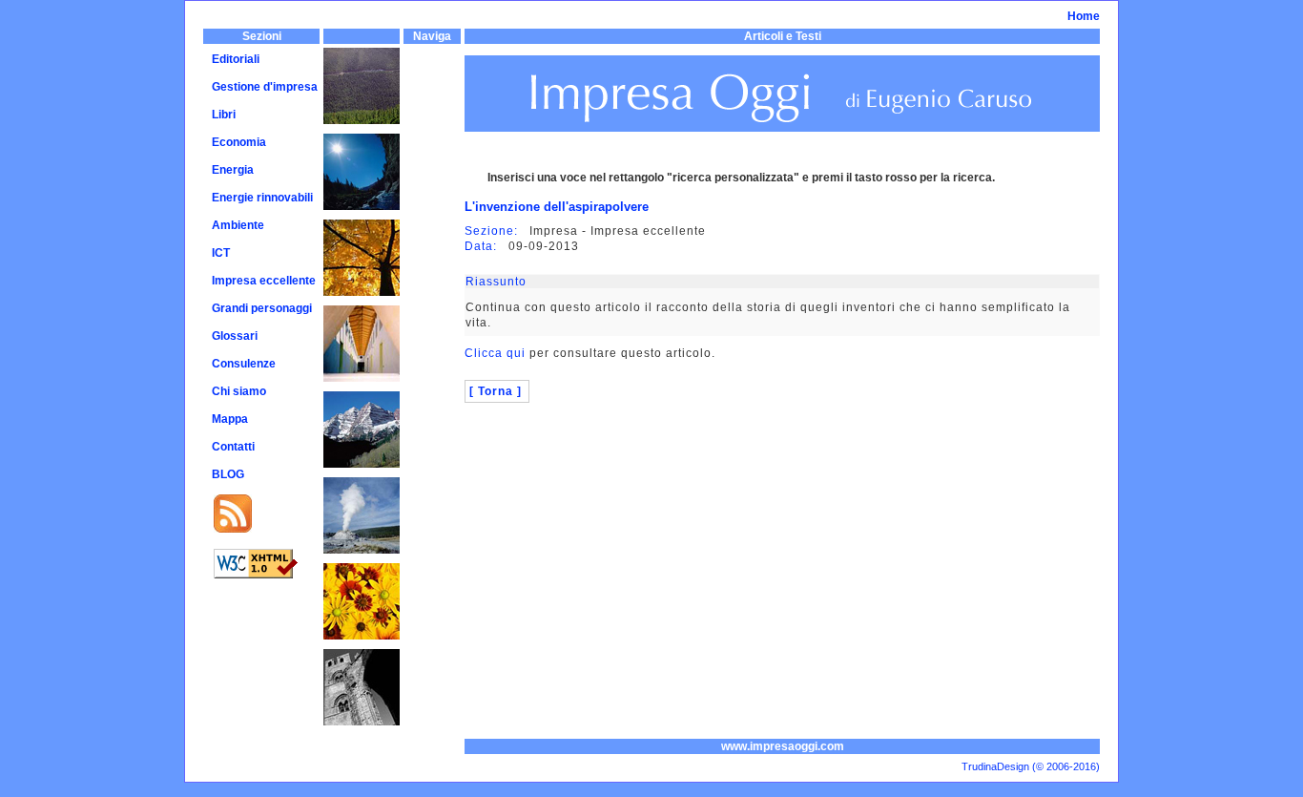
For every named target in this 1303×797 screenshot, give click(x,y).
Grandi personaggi (262, 308)
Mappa (230, 419)
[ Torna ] (495, 391)
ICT (221, 253)
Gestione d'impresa (265, 87)
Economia (239, 142)
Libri (224, 114)
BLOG (228, 474)
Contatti (233, 446)
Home (1083, 16)
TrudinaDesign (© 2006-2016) (1031, 766)
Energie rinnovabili (262, 197)
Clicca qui (495, 353)
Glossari (235, 336)
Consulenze (244, 363)
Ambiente (238, 225)
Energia (233, 170)
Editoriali (235, 59)
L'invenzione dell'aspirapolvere (557, 206)
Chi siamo (239, 391)
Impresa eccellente (264, 280)
